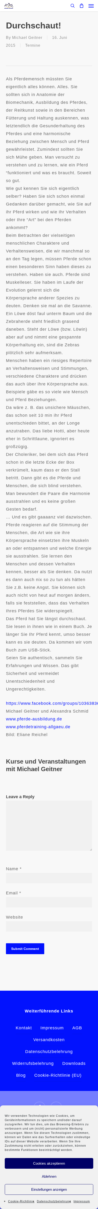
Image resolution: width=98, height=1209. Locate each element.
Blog (21, 1075)
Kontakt (24, 1028)
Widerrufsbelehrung (33, 1063)
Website (14, 917)
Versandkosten (49, 1039)
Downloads (74, 1063)
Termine (32, 45)
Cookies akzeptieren (49, 1163)
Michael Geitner (27, 38)
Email (13, 893)
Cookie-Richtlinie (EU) (58, 1075)
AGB (77, 1028)
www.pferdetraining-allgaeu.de (38, 726)
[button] (91, 5)
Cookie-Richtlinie (21, 1201)
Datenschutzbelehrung (54, 1201)
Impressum (82, 1201)
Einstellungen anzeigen (49, 1189)
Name (14, 868)
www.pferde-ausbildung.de (34, 719)
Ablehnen (49, 1176)
